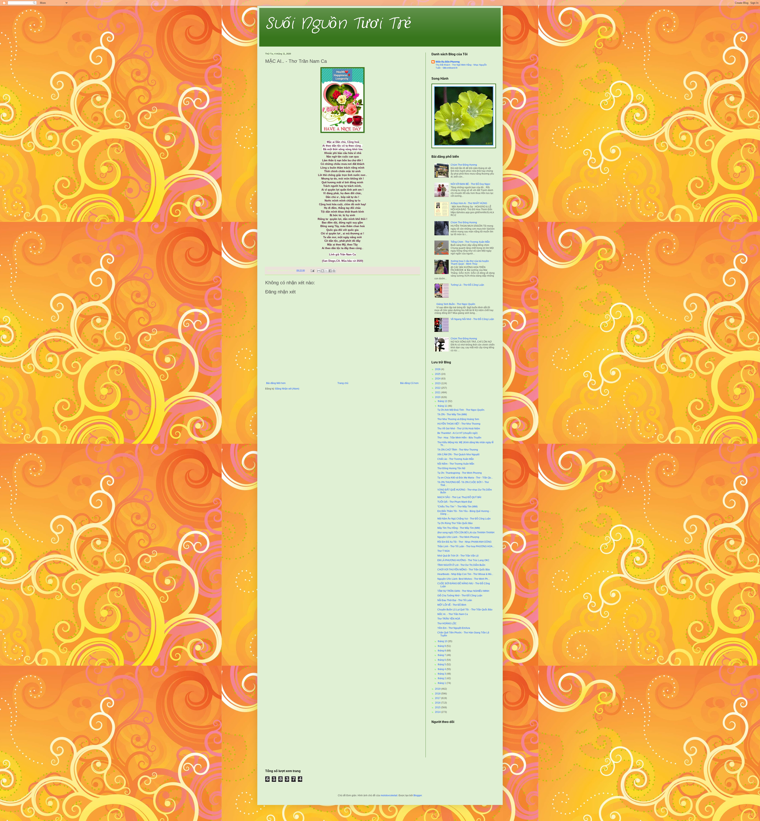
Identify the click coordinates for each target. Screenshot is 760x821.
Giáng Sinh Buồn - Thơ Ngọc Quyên (455, 304)
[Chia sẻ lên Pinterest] (334, 271)
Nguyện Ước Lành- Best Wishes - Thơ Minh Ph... (463, 579)
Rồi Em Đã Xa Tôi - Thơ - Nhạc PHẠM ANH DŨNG (464, 541)
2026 (438, 369)
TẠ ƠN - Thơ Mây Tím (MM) (452, 414)
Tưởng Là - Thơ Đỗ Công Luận (467, 285)
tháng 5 (442, 664)
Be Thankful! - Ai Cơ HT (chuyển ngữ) (457, 433)
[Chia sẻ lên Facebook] (330, 271)
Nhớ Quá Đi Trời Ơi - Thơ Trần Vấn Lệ (458, 555)
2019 (438, 688)
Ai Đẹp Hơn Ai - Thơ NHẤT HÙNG (469, 203)
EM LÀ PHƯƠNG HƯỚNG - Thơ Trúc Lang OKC (463, 560)
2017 (438, 698)
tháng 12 (443, 401)
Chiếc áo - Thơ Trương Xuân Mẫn (455, 459)
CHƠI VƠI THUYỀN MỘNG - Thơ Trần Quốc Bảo (463, 569)
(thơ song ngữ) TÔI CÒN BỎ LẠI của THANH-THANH (465, 532)
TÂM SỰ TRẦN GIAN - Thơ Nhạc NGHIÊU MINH (463, 591)
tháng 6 (442, 660)
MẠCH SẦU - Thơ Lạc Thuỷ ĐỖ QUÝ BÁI (459, 497)
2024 (438, 378)
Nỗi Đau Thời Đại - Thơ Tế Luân (454, 600)
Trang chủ (342, 383)
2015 (438, 707)
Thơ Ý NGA (443, 551)
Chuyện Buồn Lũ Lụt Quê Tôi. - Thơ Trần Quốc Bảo (464, 609)
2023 (438, 383)
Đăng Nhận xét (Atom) (287, 388)
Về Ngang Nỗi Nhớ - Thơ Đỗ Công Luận (472, 319)
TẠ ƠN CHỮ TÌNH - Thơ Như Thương (457, 449)
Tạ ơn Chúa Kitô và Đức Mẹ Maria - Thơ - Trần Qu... (465, 477)
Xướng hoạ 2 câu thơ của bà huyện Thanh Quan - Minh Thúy (470, 262)
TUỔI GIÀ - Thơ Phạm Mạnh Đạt (454, 501)
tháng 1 (442, 683)
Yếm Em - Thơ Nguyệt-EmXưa (453, 628)
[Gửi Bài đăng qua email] (312, 270)
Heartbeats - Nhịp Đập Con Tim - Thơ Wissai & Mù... (465, 574)
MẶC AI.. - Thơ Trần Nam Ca (452, 614)
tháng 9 (442, 646)
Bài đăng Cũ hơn (409, 383)
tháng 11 (443, 406)
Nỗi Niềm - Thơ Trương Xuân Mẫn (455, 463)
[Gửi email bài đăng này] (319, 271)
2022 (438, 388)
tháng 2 (442, 678)
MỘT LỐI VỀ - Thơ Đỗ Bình (451, 604)
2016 (438, 702)
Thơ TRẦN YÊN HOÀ (448, 618)
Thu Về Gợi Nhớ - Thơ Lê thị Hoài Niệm (458, 428)
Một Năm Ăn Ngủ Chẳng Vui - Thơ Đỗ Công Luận (464, 518)
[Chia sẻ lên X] (326, 271)
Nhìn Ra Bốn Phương (448, 61)
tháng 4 (442, 669)
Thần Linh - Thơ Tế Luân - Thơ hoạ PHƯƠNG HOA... (465, 546)
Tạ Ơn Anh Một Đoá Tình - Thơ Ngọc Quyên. (461, 410)
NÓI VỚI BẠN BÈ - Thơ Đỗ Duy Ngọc (470, 184)
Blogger (417, 795)
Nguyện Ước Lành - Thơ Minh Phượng (458, 537)
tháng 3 (442, 673)
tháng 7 (442, 655)
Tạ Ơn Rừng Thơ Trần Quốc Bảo (455, 523)
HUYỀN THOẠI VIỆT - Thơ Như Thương (458, 423)
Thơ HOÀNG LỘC (447, 623)
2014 (438, 712)
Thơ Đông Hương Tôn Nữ (451, 468)
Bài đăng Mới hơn (276, 383)
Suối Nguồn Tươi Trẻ (338, 23)
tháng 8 (442, 650)
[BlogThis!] (323, 271)
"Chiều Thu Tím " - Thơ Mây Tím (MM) (457, 506)
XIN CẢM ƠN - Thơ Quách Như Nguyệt (458, 454)
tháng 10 (443, 641)
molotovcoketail (389, 795)
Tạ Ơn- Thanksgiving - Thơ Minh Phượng (459, 473)
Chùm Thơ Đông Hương (464, 164)
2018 (438, 693)
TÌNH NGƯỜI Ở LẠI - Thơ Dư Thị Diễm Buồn (461, 565)
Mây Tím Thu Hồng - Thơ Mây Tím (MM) (458, 528)
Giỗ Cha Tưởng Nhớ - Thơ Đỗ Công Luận (459, 595)
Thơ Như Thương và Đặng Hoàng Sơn (458, 419)
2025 (438, 374)
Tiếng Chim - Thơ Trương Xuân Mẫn (470, 242)
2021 (438, 392)
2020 (438, 397)
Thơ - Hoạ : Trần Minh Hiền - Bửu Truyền (459, 437)
